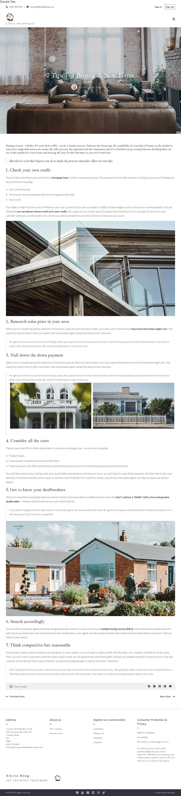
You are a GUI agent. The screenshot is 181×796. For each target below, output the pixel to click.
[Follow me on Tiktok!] (104, 792)
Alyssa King (18, 776)
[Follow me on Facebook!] (77, 792)
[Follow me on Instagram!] (98, 792)
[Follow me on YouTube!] (93, 792)
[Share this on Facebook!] (149, 686)
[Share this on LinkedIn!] (159, 686)
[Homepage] (10, 17)
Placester (171, 792)
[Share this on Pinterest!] (165, 686)
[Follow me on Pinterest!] (88, 792)
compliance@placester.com (148, 751)
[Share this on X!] (154, 686)
